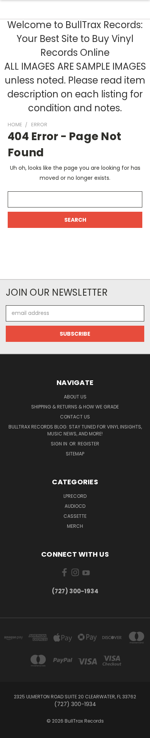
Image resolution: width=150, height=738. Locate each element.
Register (88, 443)
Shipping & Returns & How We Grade (75, 406)
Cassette (75, 516)
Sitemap (75, 453)
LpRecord (75, 496)
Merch (75, 526)
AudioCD (75, 506)
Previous (12, 730)
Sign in (59, 443)
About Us (75, 396)
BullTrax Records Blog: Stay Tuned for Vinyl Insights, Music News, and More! (75, 430)
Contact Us (75, 416)
